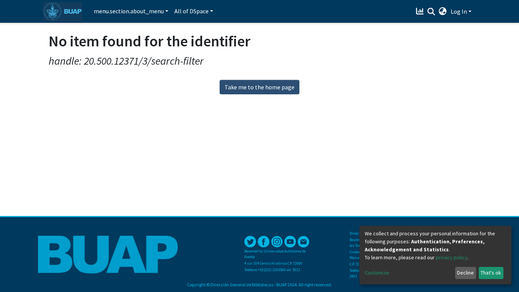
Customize (377, 272)
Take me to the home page (259, 87)
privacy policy (451, 257)
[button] (443, 11)
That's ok (491, 272)
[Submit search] (431, 12)
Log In (459, 11)
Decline (465, 272)
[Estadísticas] (420, 11)
